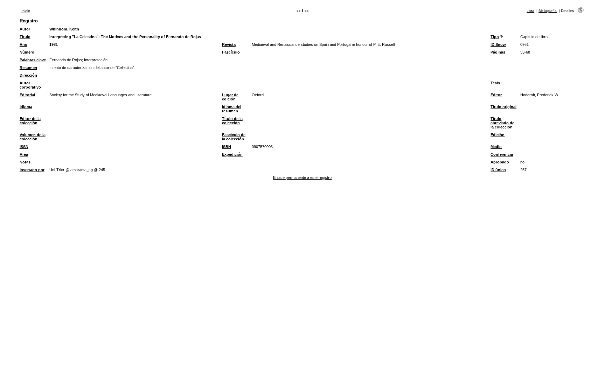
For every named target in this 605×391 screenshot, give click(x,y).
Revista (229, 44)
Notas (25, 162)
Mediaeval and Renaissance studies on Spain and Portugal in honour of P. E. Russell (323, 44)
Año (23, 44)
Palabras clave (33, 60)
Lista (530, 11)
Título (25, 37)
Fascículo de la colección (233, 137)
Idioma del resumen (231, 109)
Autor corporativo (30, 85)
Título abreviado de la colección (502, 123)
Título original (503, 107)
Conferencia (502, 154)
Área (24, 154)
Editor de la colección (30, 121)
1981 (53, 44)
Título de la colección (232, 121)
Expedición (232, 154)
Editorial (27, 95)
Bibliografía (547, 11)
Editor (496, 95)
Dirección (28, 75)
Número (27, 52)
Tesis (495, 83)
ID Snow (498, 44)
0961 (524, 44)
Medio (496, 147)
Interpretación (95, 60)
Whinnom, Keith (64, 29)
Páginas (498, 52)
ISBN (226, 147)
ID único (498, 170)
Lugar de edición (230, 97)
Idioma (26, 107)
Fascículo (231, 52)
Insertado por (32, 170)
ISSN (24, 147)
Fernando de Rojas (65, 60)
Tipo (495, 37)
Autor (25, 29)
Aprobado (500, 162)
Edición (498, 135)
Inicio (25, 11)
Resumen (28, 67)
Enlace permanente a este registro (302, 177)
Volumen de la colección (33, 137)
